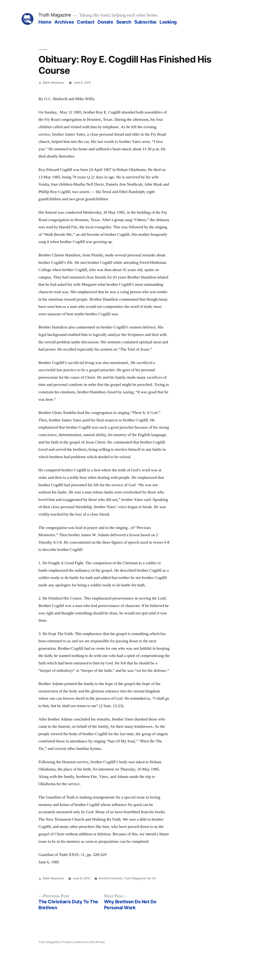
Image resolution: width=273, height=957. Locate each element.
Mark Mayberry (53, 82)
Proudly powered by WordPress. (83, 942)
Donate (105, 22)
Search (123, 22)
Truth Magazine (54, 15)
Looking (168, 22)
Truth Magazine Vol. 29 (140, 878)
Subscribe (145, 22)
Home (44, 22)
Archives (64, 22)
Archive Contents (110, 878)
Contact (86, 22)
